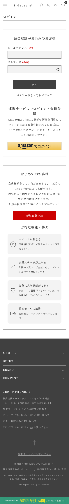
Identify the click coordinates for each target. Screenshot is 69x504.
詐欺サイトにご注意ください (34, 454)
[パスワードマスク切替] (58, 69)
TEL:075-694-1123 (14, 427)
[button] (34, 146)
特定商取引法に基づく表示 (51, 469)
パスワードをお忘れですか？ (34, 95)
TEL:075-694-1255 (15, 415)
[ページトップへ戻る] (34, 443)
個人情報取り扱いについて (17, 469)
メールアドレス (21, 48)
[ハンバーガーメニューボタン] (5, 5)
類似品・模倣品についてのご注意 (32, 463)
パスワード (18, 62)
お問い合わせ (41, 415)
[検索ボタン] (41, 5)
